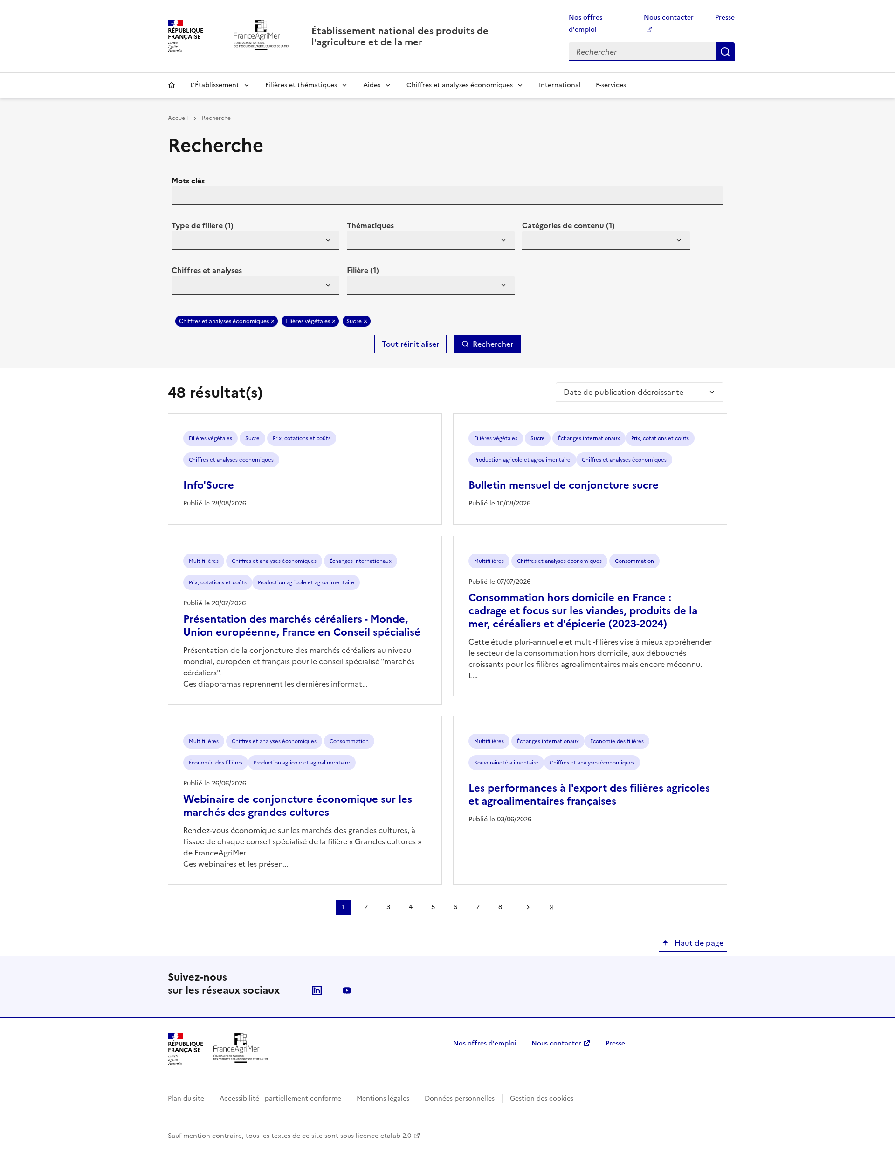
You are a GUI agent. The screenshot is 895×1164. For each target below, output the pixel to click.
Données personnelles (460, 1098)
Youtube (347, 990)
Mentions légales (383, 1098)
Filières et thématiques (301, 85)
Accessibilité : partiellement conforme (280, 1098)
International (560, 85)
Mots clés (188, 180)
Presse (725, 17)
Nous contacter (556, 1043)
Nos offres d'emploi (484, 1043)
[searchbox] (184, 242)
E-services (611, 85)
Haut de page (698, 942)
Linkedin (317, 990)
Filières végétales (307, 321)
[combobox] (255, 240)
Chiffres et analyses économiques (459, 85)
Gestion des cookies (541, 1098)
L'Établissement (214, 85)
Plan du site (186, 1098)
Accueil (171, 85)
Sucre (354, 321)
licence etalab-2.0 (383, 1136)
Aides (371, 85)
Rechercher (725, 51)
